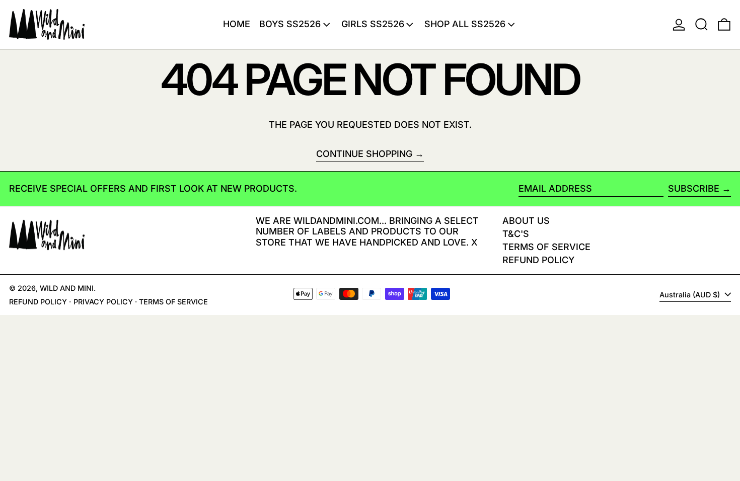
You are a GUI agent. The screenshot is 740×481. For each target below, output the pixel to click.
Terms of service (173, 301)
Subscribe (693, 188)
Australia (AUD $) (690, 294)
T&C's (515, 233)
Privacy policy (103, 301)
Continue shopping (364, 153)
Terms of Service (546, 247)
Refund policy (538, 260)
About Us (526, 220)
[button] (701, 24)
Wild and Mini (67, 288)
